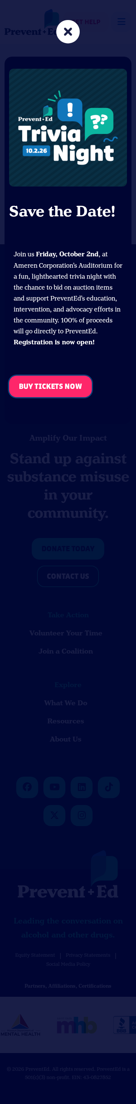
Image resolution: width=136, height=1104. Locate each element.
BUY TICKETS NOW (50, 386)
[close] (68, 32)
